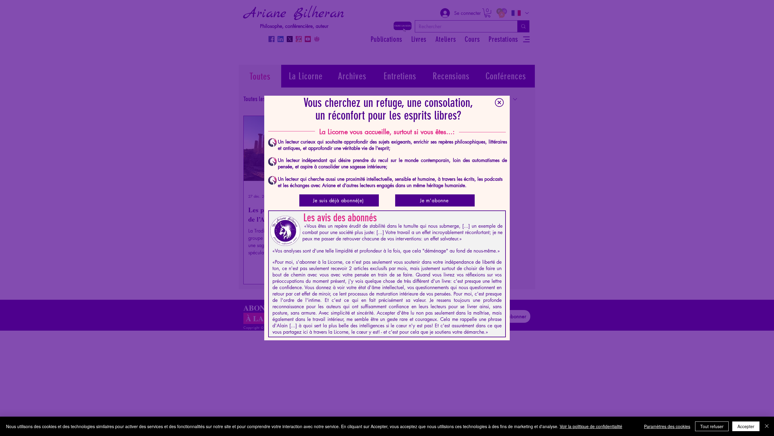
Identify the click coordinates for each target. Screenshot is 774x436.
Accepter (745, 426)
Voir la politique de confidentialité (591, 426)
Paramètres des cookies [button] (667, 426)
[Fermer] (766, 426)
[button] (499, 102)
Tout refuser (712, 426)
